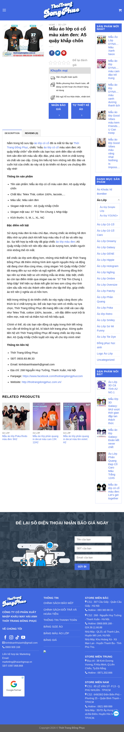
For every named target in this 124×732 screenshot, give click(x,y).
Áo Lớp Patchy (106, 290)
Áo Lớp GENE (105, 253)
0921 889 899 (105, 706)
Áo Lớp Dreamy (106, 241)
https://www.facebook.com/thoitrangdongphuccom (53, 376)
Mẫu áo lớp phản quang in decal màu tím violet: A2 (76, 439)
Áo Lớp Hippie (105, 259)
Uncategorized (105, 359)
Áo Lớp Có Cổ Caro (105, 232)
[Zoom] (6, 53)
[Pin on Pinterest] (64, 53)
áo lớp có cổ (41, 143)
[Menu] (4, 10)
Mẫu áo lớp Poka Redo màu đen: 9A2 (14, 438)
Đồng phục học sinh (106, 345)
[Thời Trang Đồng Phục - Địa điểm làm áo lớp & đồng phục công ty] (62, 10)
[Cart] (120, 10)
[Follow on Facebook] (5, 637)
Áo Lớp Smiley (106, 320)
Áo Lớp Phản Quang (105, 299)
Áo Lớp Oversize (107, 284)
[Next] (90, 428)
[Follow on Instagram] (11, 637)
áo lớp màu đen (65, 241)
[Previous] (2, 428)
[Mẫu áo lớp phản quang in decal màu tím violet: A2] (77, 416)
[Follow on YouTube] (23, 637)
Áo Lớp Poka (105, 307)
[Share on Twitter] (57, 53)
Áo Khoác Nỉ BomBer (104, 191)
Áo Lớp (62, 24)
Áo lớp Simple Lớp (107, 209)
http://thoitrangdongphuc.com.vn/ (41, 382)
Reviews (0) (31, 133)
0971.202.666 (105, 672)
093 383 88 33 (105, 610)
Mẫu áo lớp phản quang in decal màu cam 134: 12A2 (45, 439)
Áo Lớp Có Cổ (105, 224)
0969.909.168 (104, 623)
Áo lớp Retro (104, 313)
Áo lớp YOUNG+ (109, 215)
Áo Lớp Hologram (107, 266)
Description (12, 133)
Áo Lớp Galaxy (106, 247)
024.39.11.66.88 (93, 627)
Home (52, 24)
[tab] (12, 133)
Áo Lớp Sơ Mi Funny (105, 328)
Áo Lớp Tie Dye (106, 336)
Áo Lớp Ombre (106, 278)
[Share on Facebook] (51, 53)
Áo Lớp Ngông (106, 272)
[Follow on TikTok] (17, 637)
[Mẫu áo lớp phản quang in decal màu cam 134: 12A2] (46, 416)
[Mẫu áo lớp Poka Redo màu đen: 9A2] (16, 416)
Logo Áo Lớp (105, 353)
